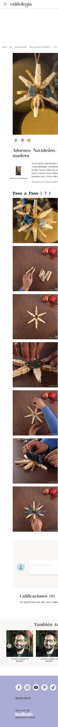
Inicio (4, 47)
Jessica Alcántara (18, 178)
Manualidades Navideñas (40, 47)
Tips (10, 47)
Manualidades (21, 47)
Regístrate (23, 698)
